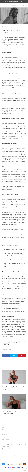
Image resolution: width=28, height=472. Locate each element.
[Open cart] (26, 5)
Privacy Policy (5, 437)
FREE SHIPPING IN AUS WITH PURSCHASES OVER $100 (14, 1)
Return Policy (4, 434)
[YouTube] (9, 449)
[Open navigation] (2, 5)
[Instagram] (2, 449)
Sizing (3, 432)
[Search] (23, 5)
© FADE (14, 455)
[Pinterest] (5, 449)
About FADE (4, 427)
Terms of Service (5, 439)
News (3, 429)
